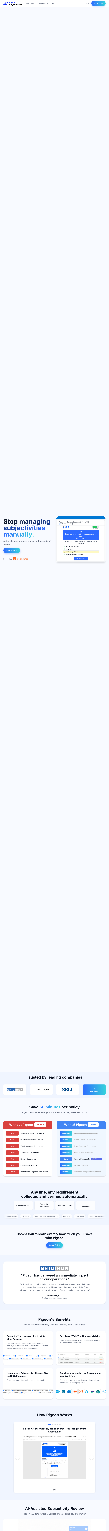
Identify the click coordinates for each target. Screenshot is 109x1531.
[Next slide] (91, 1457)
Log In (87, 3)
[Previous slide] (17, 1457)
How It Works (30, 3)
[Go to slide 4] (55, 1424)
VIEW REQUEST (80, 559)
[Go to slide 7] (60, 1424)
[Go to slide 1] (49, 1424)
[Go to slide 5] (57, 1424)
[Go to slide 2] (52, 1424)
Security (54, 3)
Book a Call (98, 3)
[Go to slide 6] (59, 1424)
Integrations (43, 3)
